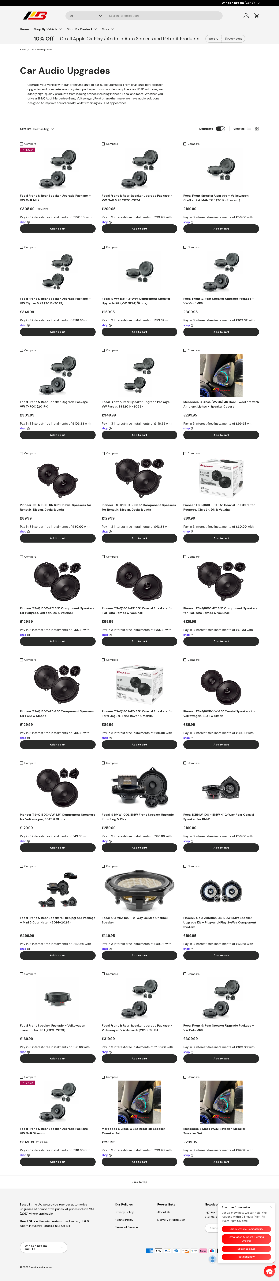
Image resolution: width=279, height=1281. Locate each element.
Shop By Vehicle (45, 29)
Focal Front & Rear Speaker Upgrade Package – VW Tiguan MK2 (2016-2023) (55, 301)
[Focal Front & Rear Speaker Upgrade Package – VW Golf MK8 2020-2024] (139, 169)
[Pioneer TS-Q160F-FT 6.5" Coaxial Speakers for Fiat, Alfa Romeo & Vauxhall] (139, 581)
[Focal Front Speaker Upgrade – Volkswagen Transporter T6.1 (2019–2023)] (58, 998)
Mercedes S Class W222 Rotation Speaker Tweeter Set (133, 1131)
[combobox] (144, 15)
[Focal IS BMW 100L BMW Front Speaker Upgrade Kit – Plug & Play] (139, 788)
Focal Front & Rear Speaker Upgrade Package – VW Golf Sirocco (55, 1131)
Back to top (139, 1182)
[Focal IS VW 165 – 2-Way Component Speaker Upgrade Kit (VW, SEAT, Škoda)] (139, 272)
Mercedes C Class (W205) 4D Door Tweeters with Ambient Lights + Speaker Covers (221, 404)
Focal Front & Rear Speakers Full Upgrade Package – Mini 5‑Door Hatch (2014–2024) (57, 920)
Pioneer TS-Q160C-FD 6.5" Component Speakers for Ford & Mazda (57, 713)
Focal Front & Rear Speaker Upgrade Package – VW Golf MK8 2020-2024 (137, 198)
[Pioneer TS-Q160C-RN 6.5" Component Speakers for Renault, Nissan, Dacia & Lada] (139, 478)
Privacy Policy (124, 1212)
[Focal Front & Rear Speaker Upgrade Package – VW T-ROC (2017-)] (58, 375)
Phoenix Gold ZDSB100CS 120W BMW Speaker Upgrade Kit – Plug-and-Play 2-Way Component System (219, 922)
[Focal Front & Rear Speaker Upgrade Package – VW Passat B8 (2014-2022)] (139, 375)
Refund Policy (124, 1220)
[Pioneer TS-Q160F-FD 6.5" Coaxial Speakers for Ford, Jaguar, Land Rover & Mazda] (139, 684)
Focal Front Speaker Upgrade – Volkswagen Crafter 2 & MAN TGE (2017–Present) (216, 198)
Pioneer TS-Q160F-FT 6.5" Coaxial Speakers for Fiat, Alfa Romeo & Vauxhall (137, 610)
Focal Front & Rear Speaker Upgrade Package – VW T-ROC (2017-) (55, 404)
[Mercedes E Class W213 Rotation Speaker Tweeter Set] (221, 1102)
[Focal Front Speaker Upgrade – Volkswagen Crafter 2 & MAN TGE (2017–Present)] (221, 169)
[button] (257, 15)
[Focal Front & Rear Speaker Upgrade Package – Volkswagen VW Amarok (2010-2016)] (139, 998)
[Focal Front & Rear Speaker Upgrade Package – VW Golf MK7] (58, 169)
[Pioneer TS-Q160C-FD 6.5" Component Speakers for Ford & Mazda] (58, 684)
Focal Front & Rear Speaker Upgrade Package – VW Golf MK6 (218, 301)
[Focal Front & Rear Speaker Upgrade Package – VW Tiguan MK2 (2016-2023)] (58, 272)
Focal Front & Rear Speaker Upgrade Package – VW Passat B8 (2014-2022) (137, 404)
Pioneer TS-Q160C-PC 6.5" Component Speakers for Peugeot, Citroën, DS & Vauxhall (57, 610)
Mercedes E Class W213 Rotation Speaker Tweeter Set (214, 1131)
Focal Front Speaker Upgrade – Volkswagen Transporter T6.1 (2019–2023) (52, 1028)
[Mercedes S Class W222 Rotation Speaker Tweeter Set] (139, 1102)
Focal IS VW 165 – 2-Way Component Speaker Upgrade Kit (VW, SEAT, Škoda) (136, 301)
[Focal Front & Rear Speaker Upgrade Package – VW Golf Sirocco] (58, 1102)
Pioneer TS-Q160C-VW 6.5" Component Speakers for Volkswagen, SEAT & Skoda (57, 817)
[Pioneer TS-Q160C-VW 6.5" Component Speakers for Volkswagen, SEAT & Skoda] (58, 788)
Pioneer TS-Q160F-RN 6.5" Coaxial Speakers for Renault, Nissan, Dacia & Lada (55, 507)
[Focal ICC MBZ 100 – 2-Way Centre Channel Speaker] (139, 891)
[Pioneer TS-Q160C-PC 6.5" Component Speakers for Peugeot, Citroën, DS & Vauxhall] (58, 581)
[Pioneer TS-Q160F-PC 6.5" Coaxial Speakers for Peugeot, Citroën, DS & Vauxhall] (221, 478)
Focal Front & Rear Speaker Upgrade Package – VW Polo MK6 (218, 1028)
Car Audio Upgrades (41, 49)
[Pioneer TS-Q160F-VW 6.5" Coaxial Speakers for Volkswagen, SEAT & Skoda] (221, 684)
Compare (206, 129)
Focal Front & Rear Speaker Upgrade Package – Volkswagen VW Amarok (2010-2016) (137, 1028)
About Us (163, 1212)
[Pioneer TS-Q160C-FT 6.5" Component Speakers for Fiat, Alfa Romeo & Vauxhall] (221, 581)
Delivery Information (171, 1220)
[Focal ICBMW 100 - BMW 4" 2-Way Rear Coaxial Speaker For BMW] (221, 788)
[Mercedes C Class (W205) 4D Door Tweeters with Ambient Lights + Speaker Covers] (221, 375)
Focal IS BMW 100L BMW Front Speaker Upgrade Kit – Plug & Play (138, 817)
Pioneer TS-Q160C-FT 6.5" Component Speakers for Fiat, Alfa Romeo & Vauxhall (220, 610)
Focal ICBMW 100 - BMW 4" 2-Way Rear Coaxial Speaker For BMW (218, 817)
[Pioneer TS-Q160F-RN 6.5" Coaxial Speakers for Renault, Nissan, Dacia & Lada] (58, 478)
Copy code (235, 38)
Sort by (25, 129)
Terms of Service (126, 1227)
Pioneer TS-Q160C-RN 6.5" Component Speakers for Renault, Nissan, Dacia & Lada (139, 507)
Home (24, 29)
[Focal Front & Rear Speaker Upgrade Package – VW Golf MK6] (221, 272)
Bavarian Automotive (40, 1267)
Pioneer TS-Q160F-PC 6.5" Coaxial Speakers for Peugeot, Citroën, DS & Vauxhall (219, 507)
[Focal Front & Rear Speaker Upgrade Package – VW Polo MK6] (221, 998)
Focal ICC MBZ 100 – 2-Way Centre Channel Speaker (135, 920)
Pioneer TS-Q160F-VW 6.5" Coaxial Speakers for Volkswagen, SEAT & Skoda (219, 713)
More (106, 29)
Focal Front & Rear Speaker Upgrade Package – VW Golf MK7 (55, 198)
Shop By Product (79, 29)
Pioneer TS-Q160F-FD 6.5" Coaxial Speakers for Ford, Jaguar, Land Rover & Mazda (137, 713)
